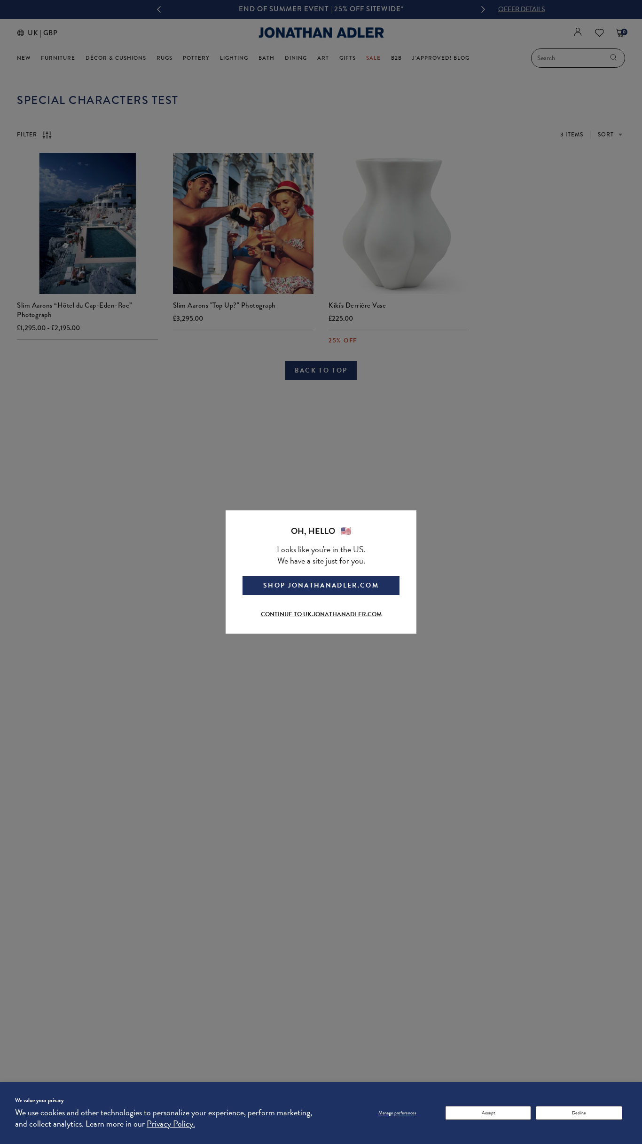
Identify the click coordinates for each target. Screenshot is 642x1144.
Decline (579, 1112)
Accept (488, 1112)
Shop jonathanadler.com (321, 585)
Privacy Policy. (171, 1123)
